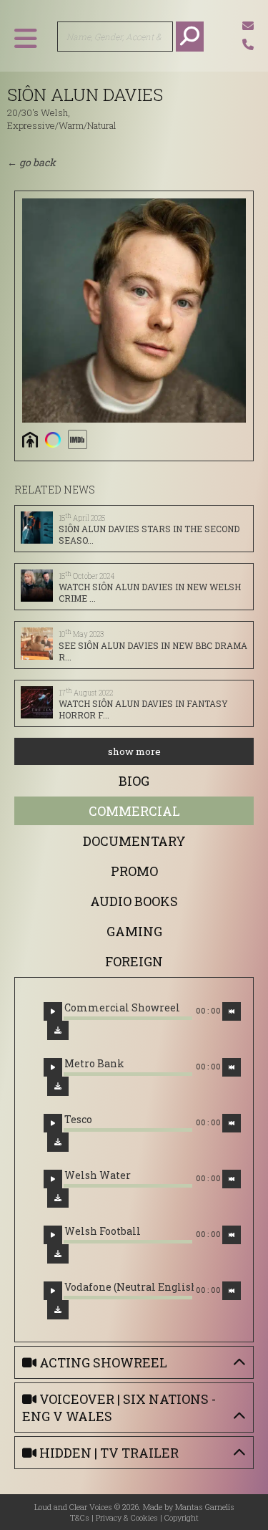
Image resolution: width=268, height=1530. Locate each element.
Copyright (181, 1517)
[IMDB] (77, 439)
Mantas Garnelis (204, 1506)
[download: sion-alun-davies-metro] (58, 1086)
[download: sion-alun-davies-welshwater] (58, 1198)
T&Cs (79, 1517)
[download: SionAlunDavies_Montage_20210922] (58, 1030)
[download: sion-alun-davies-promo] (58, 1254)
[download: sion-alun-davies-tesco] (58, 1142)
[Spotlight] (53, 439)
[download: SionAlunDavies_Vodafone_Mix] (58, 1309)
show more (134, 751)
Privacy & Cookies (127, 1517)
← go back (31, 162)
